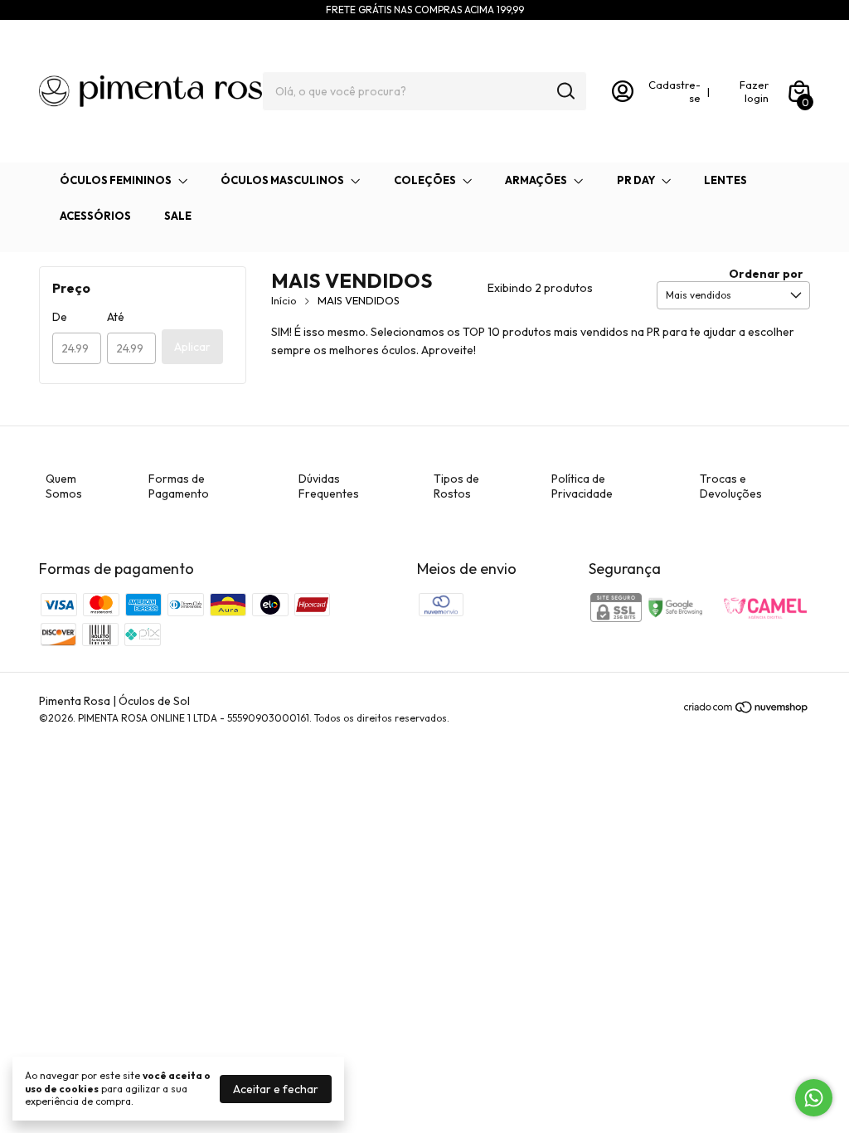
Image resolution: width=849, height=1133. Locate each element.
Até (115, 316)
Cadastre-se (674, 91)
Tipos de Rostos (456, 486)
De (59, 316)
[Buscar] (565, 90)
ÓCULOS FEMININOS (116, 180)
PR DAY (636, 180)
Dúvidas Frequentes (328, 486)
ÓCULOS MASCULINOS (282, 180)
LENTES (725, 180)
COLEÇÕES (425, 180)
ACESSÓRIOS (95, 215)
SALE (178, 215)
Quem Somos (64, 486)
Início (284, 300)
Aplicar (192, 346)
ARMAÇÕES (536, 180)
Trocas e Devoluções (731, 486)
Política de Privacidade (582, 486)
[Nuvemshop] (746, 710)
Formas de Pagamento (178, 486)
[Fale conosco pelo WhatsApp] (813, 1097)
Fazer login (754, 91)
